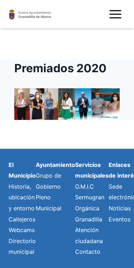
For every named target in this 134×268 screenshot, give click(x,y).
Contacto (87, 251)
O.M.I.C (84, 186)
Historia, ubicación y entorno (22, 197)
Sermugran (89, 197)
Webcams (22, 229)
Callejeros (22, 219)
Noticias (120, 208)
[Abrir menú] (115, 14)
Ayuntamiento (55, 164)
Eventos (119, 219)
